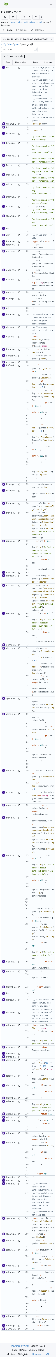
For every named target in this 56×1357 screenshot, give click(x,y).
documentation (13, 327)
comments (11, 1183)
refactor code (13, 1025)
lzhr (8, 11)
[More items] (52, 30)
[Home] (6, 4)
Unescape (48, 62)
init (7, 127)
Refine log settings (15, 365)
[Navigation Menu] (51, 3)
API (47, 1354)
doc (8, 67)
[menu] (11, 1354)
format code (12, 987)
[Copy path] (31, 44)
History (35, 62)
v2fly (17, 11)
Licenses (36, 1354)
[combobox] (19, 49)
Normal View (20, 62)
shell (10, 44)
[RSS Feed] (4, 17)
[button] (13, 17)
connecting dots (14, 644)
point (16, 44)
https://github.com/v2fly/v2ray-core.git (25, 22)
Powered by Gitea (20, 1345)
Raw (8, 62)
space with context (16, 698)
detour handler (13, 648)
